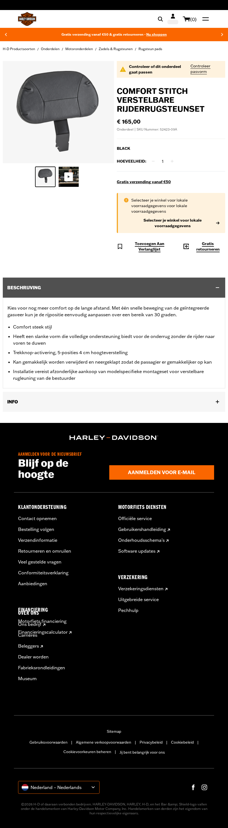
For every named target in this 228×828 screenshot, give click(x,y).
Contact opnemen (37, 518)
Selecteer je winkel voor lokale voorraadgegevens (172, 223)
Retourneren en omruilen (44, 551)
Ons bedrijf (29, 624)
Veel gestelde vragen (39, 562)
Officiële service (135, 518)
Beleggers (28, 646)
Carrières (27, 635)
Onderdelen (50, 49)
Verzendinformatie (37, 540)
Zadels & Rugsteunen (116, 49)
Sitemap (114, 731)
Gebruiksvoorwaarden (48, 742)
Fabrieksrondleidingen (41, 667)
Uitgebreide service (138, 599)
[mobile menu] (204, 19)
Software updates (136, 551)
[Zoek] (160, 19)
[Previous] (6, 34)
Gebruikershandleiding (142, 529)
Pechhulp (128, 610)
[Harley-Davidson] (114, 437)
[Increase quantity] (172, 161)
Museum (27, 678)
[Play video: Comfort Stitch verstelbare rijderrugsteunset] (69, 177)
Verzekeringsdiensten (140, 588)
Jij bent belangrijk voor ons (142, 752)
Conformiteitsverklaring (43, 572)
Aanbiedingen (32, 583)
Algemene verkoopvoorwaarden (103, 742)
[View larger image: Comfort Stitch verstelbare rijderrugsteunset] (58, 111)
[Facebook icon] (193, 787)
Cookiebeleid (182, 742)
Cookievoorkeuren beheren (87, 751)
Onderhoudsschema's (141, 540)
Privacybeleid (151, 742)
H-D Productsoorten (19, 49)
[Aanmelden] (172, 19)
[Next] (222, 34)
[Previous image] (13, 112)
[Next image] (102, 112)
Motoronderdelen (79, 49)
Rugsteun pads (150, 49)
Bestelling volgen (36, 529)
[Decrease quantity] (153, 161)
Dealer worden (33, 657)
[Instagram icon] (204, 787)
